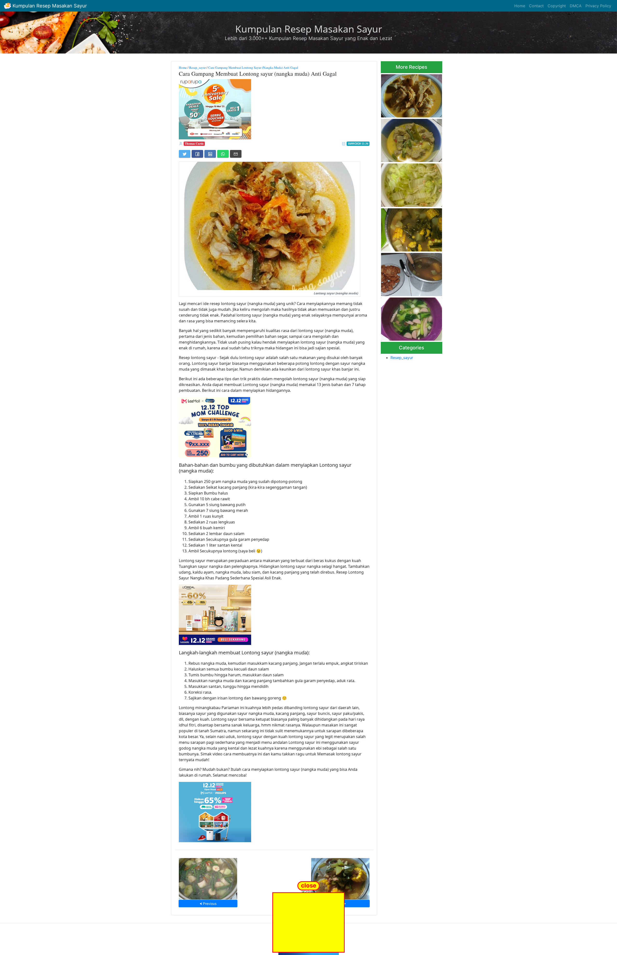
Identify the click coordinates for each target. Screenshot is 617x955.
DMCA (576, 5)
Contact (536, 5)
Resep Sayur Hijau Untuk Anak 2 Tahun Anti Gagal (407, 317)
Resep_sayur (197, 67)
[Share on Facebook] (197, 154)
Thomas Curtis (194, 144)
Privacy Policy (598, 5)
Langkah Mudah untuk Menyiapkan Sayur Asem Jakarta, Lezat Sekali (340, 877)
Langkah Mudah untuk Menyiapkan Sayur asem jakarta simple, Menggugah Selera (409, 228)
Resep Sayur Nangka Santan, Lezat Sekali (411, 94)
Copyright (557, 5)
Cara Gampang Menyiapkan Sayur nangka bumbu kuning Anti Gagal (410, 139)
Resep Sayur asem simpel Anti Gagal (208, 877)
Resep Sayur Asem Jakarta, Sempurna (410, 273)
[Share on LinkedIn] (210, 154)
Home (519, 5)
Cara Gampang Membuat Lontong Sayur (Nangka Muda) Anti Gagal (253, 67)
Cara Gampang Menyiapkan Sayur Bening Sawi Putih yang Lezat (411, 183)
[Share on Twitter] (184, 154)
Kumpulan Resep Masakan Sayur (49, 6)
